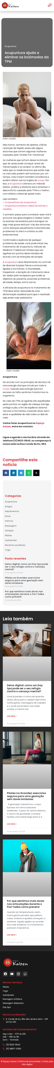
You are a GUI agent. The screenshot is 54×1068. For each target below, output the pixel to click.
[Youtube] (11, 974)
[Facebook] (5, 974)
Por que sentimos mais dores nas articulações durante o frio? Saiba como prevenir (24, 594)
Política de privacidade (29, 1061)
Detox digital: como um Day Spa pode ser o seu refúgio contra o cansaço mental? (26, 566)
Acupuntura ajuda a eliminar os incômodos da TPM (27, 57)
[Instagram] (18, 974)
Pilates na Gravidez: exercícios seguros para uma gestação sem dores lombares (24, 580)
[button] (6, 473)
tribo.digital (27, 1064)
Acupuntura (10, 46)
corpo (41, 180)
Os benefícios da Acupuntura (20, 202)
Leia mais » (12, 716)
